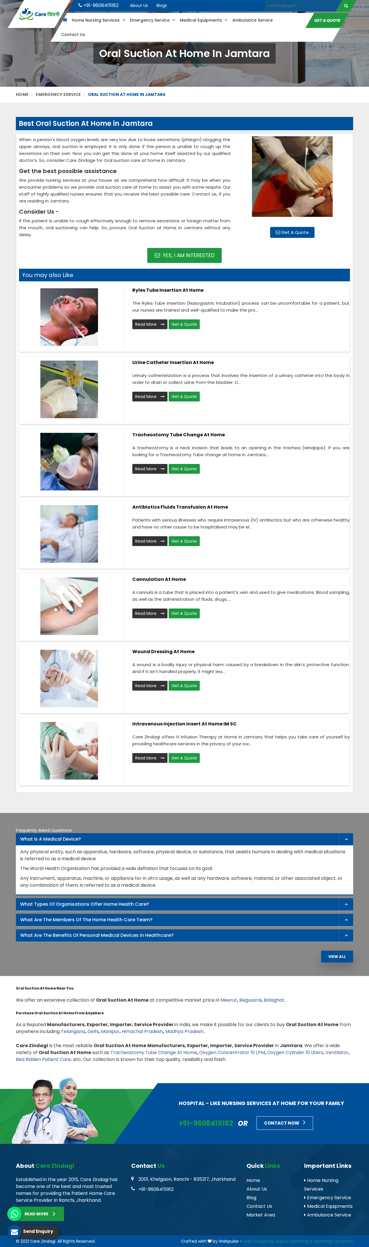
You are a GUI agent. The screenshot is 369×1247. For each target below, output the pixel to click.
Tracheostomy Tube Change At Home (178, 434)
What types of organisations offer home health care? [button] (84, 904)
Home (22, 94)
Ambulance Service (252, 20)
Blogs (162, 5)
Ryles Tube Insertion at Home (168, 290)
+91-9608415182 (100, 5)
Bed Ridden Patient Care (43, 1059)
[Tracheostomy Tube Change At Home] (69, 461)
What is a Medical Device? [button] (50, 839)
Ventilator (336, 1052)
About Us (139, 5)
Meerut (229, 1000)
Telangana (73, 1031)
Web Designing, (258, 1241)
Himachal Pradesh (142, 1031)
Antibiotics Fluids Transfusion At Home (180, 507)
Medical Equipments (201, 20)
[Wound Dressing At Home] (69, 678)
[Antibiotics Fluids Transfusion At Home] (69, 534)
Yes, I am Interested (187, 255)
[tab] (184, 839)
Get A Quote (294, 232)
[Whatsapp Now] (14, 1214)
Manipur (110, 1031)
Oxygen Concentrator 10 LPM (232, 1052)
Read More (146, 324)
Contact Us (73, 34)
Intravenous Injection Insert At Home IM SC (184, 724)
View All (337, 956)
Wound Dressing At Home (163, 651)
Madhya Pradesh (184, 1031)
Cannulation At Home (159, 579)
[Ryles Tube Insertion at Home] (69, 317)
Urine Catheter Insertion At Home (173, 362)
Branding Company (333, 1241)
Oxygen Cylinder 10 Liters (295, 1052)
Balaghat (274, 1000)
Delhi (93, 1031)
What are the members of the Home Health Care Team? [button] (86, 919)
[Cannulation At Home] (69, 606)
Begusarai (250, 1000)
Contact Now (282, 1123)
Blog (251, 1197)
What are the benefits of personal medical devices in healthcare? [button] (97, 935)
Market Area (260, 1215)
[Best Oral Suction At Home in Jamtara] (292, 179)
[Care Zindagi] (39, 14)
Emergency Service (150, 20)
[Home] (64, 20)
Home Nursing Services (96, 20)
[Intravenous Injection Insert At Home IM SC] (69, 751)
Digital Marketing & (294, 1241)
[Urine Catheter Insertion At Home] (69, 389)
